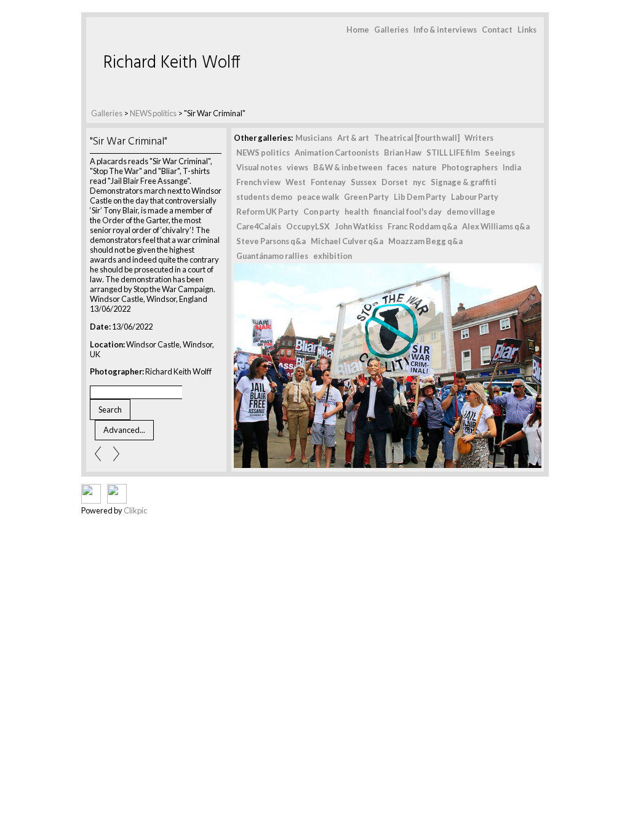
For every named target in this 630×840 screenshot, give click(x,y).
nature (424, 167)
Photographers (470, 167)
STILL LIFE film (453, 152)
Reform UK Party (267, 211)
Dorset (394, 182)
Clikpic (135, 510)
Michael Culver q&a (347, 241)
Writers (479, 138)
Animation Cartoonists (337, 152)
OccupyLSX (308, 226)
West (295, 182)
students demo (264, 197)
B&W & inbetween (347, 167)
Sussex (364, 182)
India (512, 167)
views (297, 167)
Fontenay (328, 182)
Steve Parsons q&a (271, 241)
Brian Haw (402, 152)
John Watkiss (359, 226)
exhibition (332, 256)
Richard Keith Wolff (172, 63)
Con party (321, 211)
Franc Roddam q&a (422, 226)
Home (357, 29)
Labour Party (474, 197)
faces (397, 167)
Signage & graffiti (463, 182)
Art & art (353, 138)
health (357, 211)
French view (258, 182)
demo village (471, 211)
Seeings (500, 152)
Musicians (313, 138)
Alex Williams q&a (496, 226)
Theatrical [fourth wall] (417, 138)
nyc (419, 182)
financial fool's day (407, 211)
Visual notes (259, 167)
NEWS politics (153, 113)
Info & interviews (445, 29)
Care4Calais (258, 226)
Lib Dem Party (420, 197)
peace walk (318, 197)
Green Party (366, 197)
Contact (497, 29)
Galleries (391, 29)
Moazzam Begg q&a (425, 241)
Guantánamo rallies (272, 256)
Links (526, 29)
